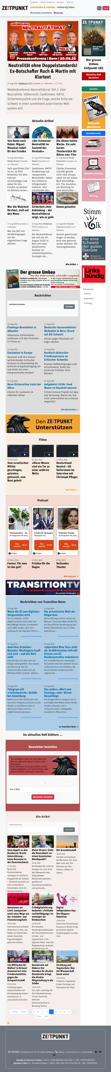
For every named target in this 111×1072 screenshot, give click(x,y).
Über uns (70, 2)
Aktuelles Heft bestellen (93, 76)
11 (43, 1012)
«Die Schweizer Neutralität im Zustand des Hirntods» (41, 146)
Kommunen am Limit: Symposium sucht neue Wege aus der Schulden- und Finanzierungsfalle (18, 913)
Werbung (88, 303)
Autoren (87, 294)
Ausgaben (34, 2)
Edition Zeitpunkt (47, 2)
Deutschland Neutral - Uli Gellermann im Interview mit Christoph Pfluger (67, 470)
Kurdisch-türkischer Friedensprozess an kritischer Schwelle (56, 356)
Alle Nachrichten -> (69, 410)
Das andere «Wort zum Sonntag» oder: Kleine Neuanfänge (58, 693)
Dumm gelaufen (65, 206)
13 (52, 1012)
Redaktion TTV (25, 84)
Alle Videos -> (72, 490)
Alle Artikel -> (72, 264)
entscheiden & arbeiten (42, 7)
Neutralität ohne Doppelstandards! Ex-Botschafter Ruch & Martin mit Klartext (42, 71)
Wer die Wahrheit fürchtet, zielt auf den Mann (18, 210)
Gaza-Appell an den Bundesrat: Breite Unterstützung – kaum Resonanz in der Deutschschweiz (17, 856)
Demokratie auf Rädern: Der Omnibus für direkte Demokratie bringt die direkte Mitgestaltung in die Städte (42, 974)
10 (38, 1012)
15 (61, 1012)
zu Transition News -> (68, 727)
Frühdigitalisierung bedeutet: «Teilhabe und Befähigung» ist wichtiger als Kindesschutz (42, 913)
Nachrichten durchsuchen (17, 304)
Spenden (94, 89)
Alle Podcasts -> (71, 576)
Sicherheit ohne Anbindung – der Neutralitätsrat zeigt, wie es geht (43, 212)
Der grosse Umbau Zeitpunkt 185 (93, 64)
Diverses (58, 13)
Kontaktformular (93, 133)
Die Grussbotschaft (66, 850)
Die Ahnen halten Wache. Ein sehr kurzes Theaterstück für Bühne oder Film (66, 147)
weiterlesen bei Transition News (31, 636)
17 (69, 1012)
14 (56, 1012)
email (41, 784)
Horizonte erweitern (41, 13)
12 (47, 1012)
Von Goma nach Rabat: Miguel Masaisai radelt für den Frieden (16, 146)
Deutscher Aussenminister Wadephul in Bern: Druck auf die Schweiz (60, 331)
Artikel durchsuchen (15, 825)
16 (65, 1012)
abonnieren (8, 1023)
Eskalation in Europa (19, 352)
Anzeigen (60, 2)
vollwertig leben (65, 7)
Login (106, 8)
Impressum (88, 299)
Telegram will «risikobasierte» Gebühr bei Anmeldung (22, 693)
